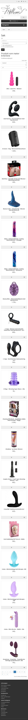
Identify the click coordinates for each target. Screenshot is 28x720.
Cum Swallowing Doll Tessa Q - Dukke (14, 539)
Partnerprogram (4, 705)
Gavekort (3, 703)
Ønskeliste (3, 714)
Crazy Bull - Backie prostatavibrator (14, 509)
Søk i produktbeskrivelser (8, 46)
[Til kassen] (25, 1)
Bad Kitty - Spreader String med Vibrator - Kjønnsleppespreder (14, 179)
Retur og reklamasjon (5, 696)
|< (2, 672)
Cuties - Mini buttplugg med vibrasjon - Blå (14, 569)
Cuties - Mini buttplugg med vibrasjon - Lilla (14, 599)
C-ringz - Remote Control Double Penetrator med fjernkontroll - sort (14, 329)
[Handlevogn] (23, 1)
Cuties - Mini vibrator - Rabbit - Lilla (14, 629)
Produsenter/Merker (5, 702)
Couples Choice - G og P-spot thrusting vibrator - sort (14, 479)
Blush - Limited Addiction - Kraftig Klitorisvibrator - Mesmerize (14, 269)
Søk (9, 29)
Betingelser (3, 691)
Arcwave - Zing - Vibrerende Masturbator (14, 148)
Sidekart (3, 698)
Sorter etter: (24, 60)
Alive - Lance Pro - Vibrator (14, 88)
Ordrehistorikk (4, 712)
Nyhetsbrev (3, 715)
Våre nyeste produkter (6, 685)
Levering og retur (4, 688)
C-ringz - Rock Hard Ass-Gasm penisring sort (14, 359)
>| (7, 674)
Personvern (3, 689)
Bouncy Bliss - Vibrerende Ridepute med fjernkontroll (14, 299)
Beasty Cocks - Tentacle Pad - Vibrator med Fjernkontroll (14, 209)
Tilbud (2, 706)
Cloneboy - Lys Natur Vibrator (14, 449)
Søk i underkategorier (7, 45)
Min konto (3, 711)
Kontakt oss (3, 695)
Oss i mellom (4, 686)
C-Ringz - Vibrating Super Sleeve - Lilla (14, 389)
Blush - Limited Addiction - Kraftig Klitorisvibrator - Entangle (14, 239)
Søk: (2, 38)
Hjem (4, 29)
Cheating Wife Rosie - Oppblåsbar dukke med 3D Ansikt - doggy (14, 419)
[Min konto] (19, 1)
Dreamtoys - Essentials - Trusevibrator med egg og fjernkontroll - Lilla (14, 659)
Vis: (26, 65)
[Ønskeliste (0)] (21, 1)
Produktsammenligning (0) (6, 58)
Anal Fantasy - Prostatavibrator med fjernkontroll (14, 119)
